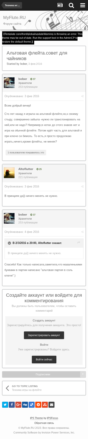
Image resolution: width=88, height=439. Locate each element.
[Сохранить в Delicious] (32, 405)
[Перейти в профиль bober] (9, 82)
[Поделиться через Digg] (25, 405)
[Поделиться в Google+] (18, 405)
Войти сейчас (44, 359)
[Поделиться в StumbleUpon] (45, 405)
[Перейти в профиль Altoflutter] (9, 172)
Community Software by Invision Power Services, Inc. (44, 432)
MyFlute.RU (28, 427)
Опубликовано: (21, 96)
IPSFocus (52, 418)
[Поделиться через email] (51, 405)
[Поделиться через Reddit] (38, 405)
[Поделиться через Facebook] (12, 405)
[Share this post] (82, 96)
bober (23, 63)
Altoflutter (25, 169)
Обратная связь (44, 423)
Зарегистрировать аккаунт (44, 335)
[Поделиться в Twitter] (5, 405)
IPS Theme (36, 418)
